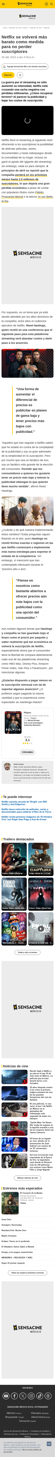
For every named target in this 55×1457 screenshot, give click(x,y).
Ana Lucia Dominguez (33, 723)
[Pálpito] (13, 722)
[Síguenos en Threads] (48, 1396)
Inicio (5, 28)
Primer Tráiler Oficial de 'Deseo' (14, 873)
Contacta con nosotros (40, 1431)
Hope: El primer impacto (13, 1263)
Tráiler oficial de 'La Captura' (41, 873)
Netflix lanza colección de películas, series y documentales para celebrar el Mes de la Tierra (26, 810)
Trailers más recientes (27, 952)
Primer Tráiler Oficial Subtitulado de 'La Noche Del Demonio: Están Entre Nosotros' (41, 908)
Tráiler (23, 1203)
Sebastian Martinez (32, 725)
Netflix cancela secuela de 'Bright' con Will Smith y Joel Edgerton (24, 803)
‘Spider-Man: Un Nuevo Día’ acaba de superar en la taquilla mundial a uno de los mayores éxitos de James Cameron (41, 1127)
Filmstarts (36, 1413)
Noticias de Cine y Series (18, 28)
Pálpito (39, 192)
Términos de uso (11, 1434)
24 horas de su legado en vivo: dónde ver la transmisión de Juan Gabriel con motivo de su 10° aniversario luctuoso (40, 1144)
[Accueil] (25, 4)
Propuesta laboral (12, 196)
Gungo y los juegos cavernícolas (17, 1252)
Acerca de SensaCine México (16, 1431)
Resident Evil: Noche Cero (14, 1230)
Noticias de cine (36, 28)
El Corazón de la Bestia (31, 1193)
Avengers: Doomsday (12, 1225)
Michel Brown (34, 720)
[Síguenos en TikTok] (40, 1396)
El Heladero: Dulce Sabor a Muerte (18, 1247)
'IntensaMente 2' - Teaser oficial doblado (14, 943)
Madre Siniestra (9, 1236)
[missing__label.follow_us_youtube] (6, 1396)
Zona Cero (6, 1219)
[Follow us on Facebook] (15, 1396)
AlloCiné (11, 1413)
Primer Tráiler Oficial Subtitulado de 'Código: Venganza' (14, 908)
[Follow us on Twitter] (23, 1396)
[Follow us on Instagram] (32, 1396)
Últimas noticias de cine (27, 1178)
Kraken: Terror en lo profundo (16, 1241)
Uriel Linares (19, 764)
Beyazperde (11, 1417)
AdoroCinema (38, 1417)
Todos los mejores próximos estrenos (27, 1273)
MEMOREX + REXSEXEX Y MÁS (17, 1257)
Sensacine (24, 1421)
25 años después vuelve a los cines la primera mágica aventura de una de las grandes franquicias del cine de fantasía (41, 1093)
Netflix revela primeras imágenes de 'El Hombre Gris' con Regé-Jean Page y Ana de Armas (27, 818)
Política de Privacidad (29, 1434)
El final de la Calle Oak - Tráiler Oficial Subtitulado (41, 943)
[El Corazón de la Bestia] (10, 1203)
